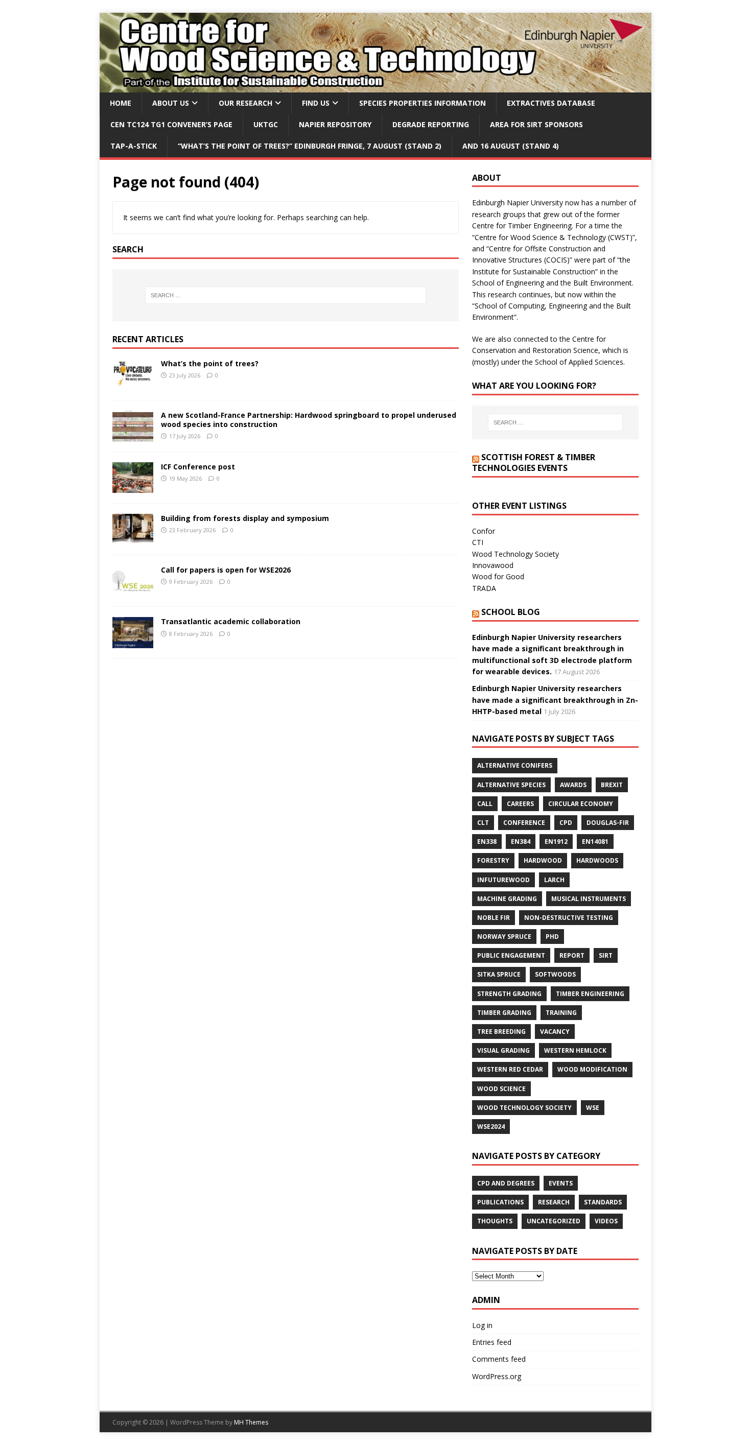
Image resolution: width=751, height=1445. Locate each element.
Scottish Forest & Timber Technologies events (533, 462)
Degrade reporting (430, 124)
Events (561, 1183)
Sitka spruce (499, 974)
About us (170, 103)
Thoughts (494, 1221)
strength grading (509, 993)
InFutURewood (503, 879)
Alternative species (511, 784)
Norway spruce (504, 936)
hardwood (543, 860)
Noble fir (493, 917)
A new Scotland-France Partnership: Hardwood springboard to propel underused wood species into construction (308, 419)
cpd (565, 822)
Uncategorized (553, 1221)
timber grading (504, 1012)
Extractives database (551, 103)
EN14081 (595, 841)
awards (573, 784)
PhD (552, 936)
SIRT (606, 955)
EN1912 (556, 841)
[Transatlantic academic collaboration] (132, 642)
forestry (493, 860)
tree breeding (501, 1031)
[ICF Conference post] (132, 487)
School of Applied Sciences (579, 362)
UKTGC (265, 124)
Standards (603, 1202)
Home (120, 103)
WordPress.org (496, 1376)
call (484, 803)
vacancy (555, 1031)
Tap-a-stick (133, 146)
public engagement (511, 955)
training (561, 1012)
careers (520, 803)
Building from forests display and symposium (245, 518)
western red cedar (510, 1069)
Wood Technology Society (515, 554)
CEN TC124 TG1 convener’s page (171, 124)
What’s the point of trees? (210, 363)
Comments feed (499, 1359)
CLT (483, 822)
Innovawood (492, 565)
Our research (245, 103)
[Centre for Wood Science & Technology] (375, 86)
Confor (483, 531)
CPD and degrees (505, 1183)
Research (554, 1202)
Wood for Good (498, 576)
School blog (510, 612)
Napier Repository (335, 124)
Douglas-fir (607, 822)
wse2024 (491, 1126)
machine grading (507, 898)
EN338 (487, 841)
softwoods (555, 974)
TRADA (484, 588)
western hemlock (575, 1050)
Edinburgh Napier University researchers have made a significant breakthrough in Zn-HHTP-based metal (555, 699)
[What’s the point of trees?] (132, 384)
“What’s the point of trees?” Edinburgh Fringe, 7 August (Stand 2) (309, 146)
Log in (482, 1325)
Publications (500, 1202)
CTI (477, 542)
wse (592, 1107)
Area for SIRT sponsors (536, 124)
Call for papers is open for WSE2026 (226, 570)
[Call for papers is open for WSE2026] (132, 590)
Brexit (612, 784)
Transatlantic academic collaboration (230, 621)
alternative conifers (514, 765)
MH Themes (251, 1422)
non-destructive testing (568, 917)
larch (554, 879)
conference (524, 822)
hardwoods (597, 860)
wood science (501, 1088)
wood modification (592, 1069)
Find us (316, 103)
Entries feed (491, 1342)
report (571, 955)
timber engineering (590, 993)
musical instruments (588, 898)
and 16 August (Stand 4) (510, 146)
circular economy (580, 803)
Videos (606, 1221)
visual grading (503, 1050)
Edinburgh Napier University (517, 202)
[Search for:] (285, 295)
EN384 (520, 841)
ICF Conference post (198, 466)
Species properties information (422, 103)
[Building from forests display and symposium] (132, 538)
